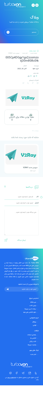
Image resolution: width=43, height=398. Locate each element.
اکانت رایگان (32, 341)
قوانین (34, 325)
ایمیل (37, 203)
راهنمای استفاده (31, 335)
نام (38, 196)
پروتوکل (34, 322)
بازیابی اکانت (32, 306)
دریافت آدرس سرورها (30, 309)
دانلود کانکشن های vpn (29, 312)
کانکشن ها (33, 338)
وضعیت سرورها (32, 345)
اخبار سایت (33, 354)
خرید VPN (33, 302)
